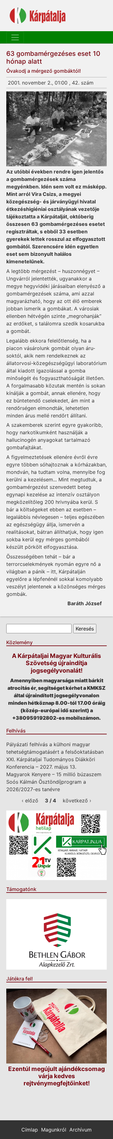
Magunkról (53, 1130)
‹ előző (30, 800)
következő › (77, 800)
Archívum (80, 1130)
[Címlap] (37, 15)
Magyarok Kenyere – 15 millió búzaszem (53, 774)
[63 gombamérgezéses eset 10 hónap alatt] (56, 128)
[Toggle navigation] (15, 37)
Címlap (29, 1130)
